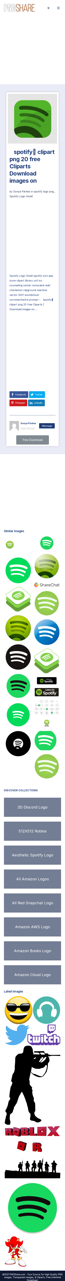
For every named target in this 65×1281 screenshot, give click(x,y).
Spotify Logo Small (21, 196)
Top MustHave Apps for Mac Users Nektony (34, 1232)
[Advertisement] (32, 50)
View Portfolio (28, 428)
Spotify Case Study (50, 711)
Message (47, 425)
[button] (32, 440)
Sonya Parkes (22, 191)
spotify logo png (44, 191)
